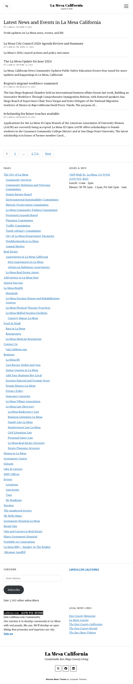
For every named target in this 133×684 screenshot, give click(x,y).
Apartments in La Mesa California (27, 257)
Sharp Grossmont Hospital (20, 536)
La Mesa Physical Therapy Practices (28, 308)
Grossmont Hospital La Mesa (22, 521)
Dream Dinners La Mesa (20, 386)
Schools (8, 464)
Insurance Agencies (18, 396)
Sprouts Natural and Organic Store (28, 380)
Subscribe (14, 590)
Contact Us (10, 344)
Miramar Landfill (14, 552)
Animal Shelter (15, 246)
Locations (12, 484)
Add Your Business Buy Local (24, 375)
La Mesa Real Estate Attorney (26, 443)
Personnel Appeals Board (22, 215)
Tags (9, 495)
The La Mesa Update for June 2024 (28, 61)
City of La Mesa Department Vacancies (30, 236)
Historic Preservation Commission (27, 205)
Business (9, 354)
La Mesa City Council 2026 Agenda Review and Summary (43, 43)
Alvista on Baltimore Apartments (29, 267)
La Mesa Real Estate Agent (22, 272)
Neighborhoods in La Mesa (22, 241)
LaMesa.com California (84, 569)
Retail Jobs (10, 526)
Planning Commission (19, 220)
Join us (8, 633)
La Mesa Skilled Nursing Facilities (26, 313)
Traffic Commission (18, 225)
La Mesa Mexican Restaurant (24, 339)
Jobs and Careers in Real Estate (23, 531)
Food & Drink (12, 323)
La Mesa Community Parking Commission (31, 210)
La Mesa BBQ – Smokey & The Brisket (27, 547)
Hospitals (12, 293)
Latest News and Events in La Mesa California (52, 22)
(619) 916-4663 (78, 179)
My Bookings (14, 500)
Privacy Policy (14, 391)
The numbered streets (18, 510)
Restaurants (13, 334)
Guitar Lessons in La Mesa (22, 370)
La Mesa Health (13, 288)
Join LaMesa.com (16, 349)
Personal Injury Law (20, 438)
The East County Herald (83, 628)
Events (8, 479)
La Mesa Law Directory (20, 406)
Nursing (9, 505)
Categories (12, 490)
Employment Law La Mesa (24, 427)
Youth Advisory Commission (23, 231)
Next (48, 153)
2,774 (34, 153)
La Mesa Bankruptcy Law (23, 412)
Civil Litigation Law (20, 432)
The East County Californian (86, 624)
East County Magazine (82, 616)
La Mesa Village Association (23, 401)
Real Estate (11, 251)
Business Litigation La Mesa (25, 417)
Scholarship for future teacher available (31, 113)
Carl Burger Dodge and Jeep (23, 365)
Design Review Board (19, 194)
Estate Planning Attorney (24, 448)
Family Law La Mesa (20, 422)
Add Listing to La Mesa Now (21, 277)
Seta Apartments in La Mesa (25, 262)
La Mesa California (66, 5)
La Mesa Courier (79, 620)
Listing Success (13, 283)
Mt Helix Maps (13, 516)
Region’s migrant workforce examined (31, 83)
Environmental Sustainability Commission (32, 199)
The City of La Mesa (16, 174)
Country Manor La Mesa (23, 318)
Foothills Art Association (19, 542)
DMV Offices (11, 474)
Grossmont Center (15, 458)
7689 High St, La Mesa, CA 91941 (89, 174)
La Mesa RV (13, 360)
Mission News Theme (56, 679)
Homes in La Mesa (15, 453)
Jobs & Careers (13, 469)
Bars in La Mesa (15, 328)
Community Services (18, 180)
